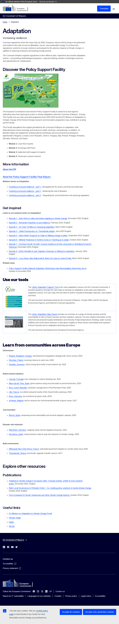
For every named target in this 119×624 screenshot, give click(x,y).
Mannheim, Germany (17, 430)
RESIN (12, 526)
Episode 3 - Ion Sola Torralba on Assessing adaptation (32, 227)
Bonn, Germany (15, 396)
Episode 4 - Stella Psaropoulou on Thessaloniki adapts (32, 231)
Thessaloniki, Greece (17, 453)
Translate (103, 8)
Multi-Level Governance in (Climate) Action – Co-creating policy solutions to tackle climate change (50, 488)
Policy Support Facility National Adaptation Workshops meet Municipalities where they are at (47, 268)
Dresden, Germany (17, 364)
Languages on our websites (39, 596)
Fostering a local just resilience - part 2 (25, 191)
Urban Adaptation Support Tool (45, 287)
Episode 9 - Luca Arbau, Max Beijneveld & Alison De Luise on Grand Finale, (40, 258)
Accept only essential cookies (99, 612)
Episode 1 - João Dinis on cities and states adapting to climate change (38, 218)
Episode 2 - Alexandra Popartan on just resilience (29, 223)
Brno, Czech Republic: (18, 388)
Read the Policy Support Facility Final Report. (27, 176)
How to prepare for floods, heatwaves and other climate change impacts (39, 495)
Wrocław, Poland (16, 360)
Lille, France (14, 392)
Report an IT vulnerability (13, 596)
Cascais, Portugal (16, 379)
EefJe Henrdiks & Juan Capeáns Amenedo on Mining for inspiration (41, 251)
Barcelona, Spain (16, 434)
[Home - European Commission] (17, 8)
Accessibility (100, 596)
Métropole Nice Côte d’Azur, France (24, 449)
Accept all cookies (71, 612)
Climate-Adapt (15, 518)
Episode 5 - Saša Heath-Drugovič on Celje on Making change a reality (38, 235)
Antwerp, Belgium (16, 400)
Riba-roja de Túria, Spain (19, 383)
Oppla (11, 522)
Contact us (60, 591)
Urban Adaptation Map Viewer (44, 314)
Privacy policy (71, 596)
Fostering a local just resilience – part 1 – (25, 187)
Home (5, 22)
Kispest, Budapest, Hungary (20, 356)
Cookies (58, 596)
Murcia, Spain (14, 415)
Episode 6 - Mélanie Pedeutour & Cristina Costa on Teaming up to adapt (39, 240)
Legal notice (86, 596)
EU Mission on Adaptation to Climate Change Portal (30, 513)
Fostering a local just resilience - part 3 (25, 195)
